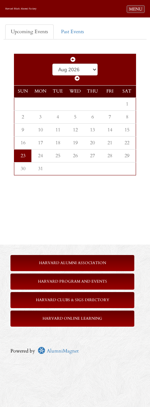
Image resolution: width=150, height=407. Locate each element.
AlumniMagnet (61, 351)
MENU (137, 9)
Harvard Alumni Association (72, 263)
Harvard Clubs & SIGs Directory (72, 300)
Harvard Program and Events (72, 281)
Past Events (72, 31)
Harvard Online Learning (72, 318)
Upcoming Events (29, 31)
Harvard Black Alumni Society (21, 8)
